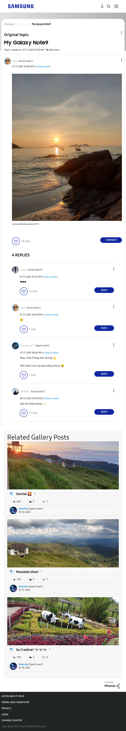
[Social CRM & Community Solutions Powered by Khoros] (112, 684)
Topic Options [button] (116, 32)
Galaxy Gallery (43, 66)
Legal (5, 714)
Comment (111, 240)
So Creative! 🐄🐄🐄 (31, 650)
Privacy (6, 708)
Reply (104, 290)
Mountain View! (27, 572)
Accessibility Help (13, 696)
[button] (116, 60)
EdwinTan (23, 508)
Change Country (12, 720)
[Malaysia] (20, 6)
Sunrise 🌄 (24, 494)
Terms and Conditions (16, 702)
